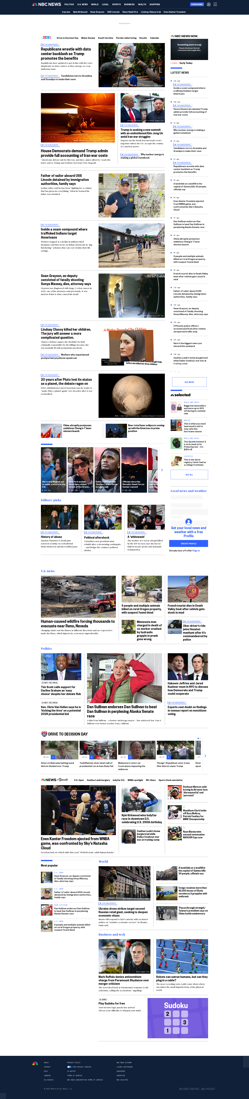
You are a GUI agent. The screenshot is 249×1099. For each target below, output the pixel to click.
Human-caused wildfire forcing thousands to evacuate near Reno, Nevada (78, 623)
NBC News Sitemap (124, 1063)
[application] (78, 597)
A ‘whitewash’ (136, 537)
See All (189, 474)
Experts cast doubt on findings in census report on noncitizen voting (187, 710)
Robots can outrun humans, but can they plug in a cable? (182, 978)
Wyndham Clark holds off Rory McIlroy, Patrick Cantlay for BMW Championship (194, 815)
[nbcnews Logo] (35, 1063)
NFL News (151, 779)
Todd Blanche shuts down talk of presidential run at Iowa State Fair (97, 764)
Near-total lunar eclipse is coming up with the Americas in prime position (146, 428)
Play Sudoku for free (112, 1003)
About (46, 1063)
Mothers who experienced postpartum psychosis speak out (65, 356)
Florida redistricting (126, 37)
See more (189, 382)
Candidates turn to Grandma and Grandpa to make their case (66, 77)
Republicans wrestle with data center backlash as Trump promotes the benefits (66, 53)
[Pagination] (198, 738)
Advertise (121, 1076)
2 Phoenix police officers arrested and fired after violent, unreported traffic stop (189, 328)
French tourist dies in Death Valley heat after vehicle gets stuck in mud (190, 276)
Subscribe (121, 1071)
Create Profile (189, 543)
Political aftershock (96, 537)
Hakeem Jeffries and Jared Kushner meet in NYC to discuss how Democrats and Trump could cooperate (188, 688)
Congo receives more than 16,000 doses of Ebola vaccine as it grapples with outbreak (193, 892)
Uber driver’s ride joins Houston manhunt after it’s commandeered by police (195, 632)
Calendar (154, 37)
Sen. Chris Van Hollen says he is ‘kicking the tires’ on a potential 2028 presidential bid (61, 710)
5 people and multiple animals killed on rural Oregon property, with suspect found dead (189, 259)
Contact (47, 1067)
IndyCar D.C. (119, 779)
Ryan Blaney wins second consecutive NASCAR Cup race (194, 834)
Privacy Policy (73, 1063)
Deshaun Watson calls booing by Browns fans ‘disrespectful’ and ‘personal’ (195, 791)
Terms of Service (74, 1076)
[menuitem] (69, 4)
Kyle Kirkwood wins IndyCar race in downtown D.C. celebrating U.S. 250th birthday (142, 818)
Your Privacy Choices (81, 1067)
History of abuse (51, 537)
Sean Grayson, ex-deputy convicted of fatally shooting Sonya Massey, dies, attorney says (66, 279)
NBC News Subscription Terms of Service (85, 1080)
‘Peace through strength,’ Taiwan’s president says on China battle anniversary (193, 910)
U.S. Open (79, 779)
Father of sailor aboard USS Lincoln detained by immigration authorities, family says (65, 179)
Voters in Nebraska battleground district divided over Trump (57, 764)
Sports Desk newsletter (171, 779)
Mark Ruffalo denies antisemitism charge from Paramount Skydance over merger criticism (124, 980)
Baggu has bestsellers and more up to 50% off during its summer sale (195, 409)
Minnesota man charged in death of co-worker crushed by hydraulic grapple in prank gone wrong (149, 630)
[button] (105, 4)
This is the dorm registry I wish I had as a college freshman (195, 462)
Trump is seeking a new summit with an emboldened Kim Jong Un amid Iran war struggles (142, 132)
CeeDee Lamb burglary (98, 779)
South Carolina (105, 37)
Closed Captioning (125, 1067)
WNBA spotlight (135, 779)
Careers (47, 1076)
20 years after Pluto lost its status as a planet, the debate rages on (66, 381)
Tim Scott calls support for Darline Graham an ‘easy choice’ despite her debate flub (61, 690)
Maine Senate (88, 37)
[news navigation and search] (215, 4)
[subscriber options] (208, 4)
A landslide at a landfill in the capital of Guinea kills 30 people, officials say (189, 186)
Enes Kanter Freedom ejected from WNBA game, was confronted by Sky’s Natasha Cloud (188, 205)
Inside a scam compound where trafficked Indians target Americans (64, 233)
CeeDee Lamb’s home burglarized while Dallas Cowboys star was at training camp (190, 360)
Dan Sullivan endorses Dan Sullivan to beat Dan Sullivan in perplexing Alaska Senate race (188, 224)
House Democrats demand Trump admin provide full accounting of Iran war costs (74, 153)
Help (46, 1071)
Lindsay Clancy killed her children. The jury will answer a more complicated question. (66, 333)
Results (143, 37)
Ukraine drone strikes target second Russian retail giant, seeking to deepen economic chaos (123, 911)
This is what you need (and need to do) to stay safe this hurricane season (195, 427)
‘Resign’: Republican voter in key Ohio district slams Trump (173, 764)
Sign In (196, 550)
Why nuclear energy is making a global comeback (142, 156)
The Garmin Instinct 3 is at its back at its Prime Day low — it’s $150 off (195, 445)
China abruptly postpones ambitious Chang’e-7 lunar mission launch (77, 428)
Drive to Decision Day (67, 37)
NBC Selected (122, 1080)
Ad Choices (48, 1080)
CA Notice (71, 1071)
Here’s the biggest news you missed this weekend (187, 344)
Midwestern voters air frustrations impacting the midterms (131, 766)
